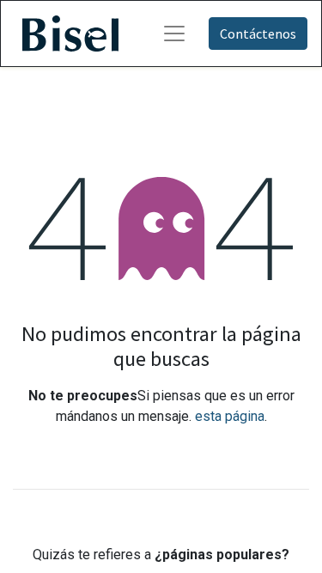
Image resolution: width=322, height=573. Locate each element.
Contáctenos (258, 33)
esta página (229, 416)
